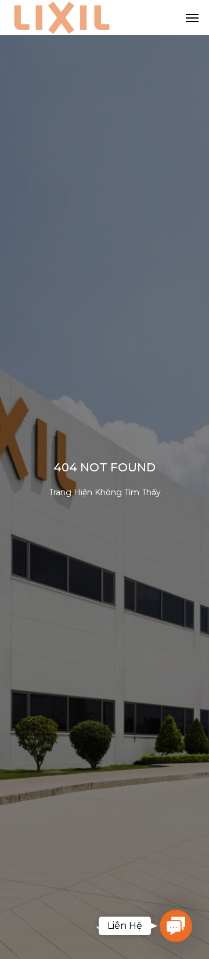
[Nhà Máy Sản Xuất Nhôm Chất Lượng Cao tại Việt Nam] (62, 17)
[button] (176, 926)
